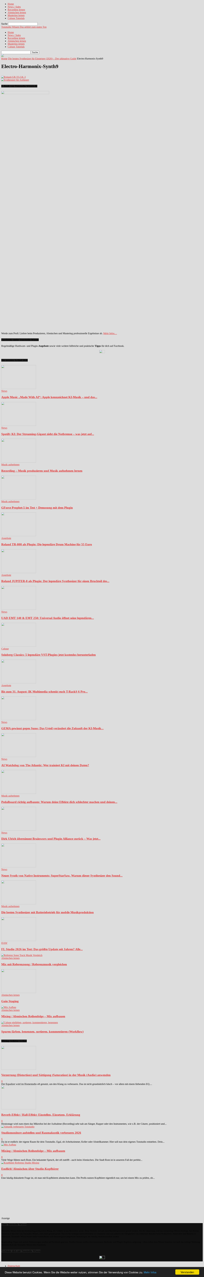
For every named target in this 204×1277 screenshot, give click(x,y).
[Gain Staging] (18, 992)
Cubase (5, 648)
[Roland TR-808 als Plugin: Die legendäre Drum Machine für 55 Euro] (18, 535)
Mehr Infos (150, 1272)
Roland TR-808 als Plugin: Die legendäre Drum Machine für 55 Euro (46, 544)
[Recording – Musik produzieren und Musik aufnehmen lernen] (18, 461)
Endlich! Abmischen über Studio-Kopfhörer (30, 1168)
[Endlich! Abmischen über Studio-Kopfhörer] (20, 1162)
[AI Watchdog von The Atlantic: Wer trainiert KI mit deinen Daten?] (18, 756)
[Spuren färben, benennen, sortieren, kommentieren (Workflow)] (29, 1022)
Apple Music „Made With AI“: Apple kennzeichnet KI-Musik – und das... (49, 397)
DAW (4, 943)
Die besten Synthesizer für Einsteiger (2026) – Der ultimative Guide (42, 58)
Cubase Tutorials (16, 18)
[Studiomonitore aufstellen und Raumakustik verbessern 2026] (17, 1126)
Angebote (6, 538)
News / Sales (14, 6)
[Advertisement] (34, 1199)
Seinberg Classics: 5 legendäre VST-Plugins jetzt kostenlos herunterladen (48, 654)
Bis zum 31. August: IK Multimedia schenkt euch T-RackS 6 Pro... (44, 691)
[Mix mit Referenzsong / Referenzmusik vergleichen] (21, 955)
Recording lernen (16, 9)
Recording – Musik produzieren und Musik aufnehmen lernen (41, 470)
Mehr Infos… (110, 333)
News (4, 391)
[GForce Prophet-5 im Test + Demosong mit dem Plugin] (18, 498)
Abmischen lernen (17, 12)
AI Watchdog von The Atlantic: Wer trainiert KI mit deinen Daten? (45, 765)
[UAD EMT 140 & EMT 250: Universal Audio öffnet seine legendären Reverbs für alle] (18, 609)
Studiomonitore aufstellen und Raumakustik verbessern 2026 (41, 1132)
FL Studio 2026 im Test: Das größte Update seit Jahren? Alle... (42, 949)
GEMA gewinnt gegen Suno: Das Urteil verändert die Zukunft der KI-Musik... (52, 728)
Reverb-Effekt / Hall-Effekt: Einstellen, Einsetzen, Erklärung (40, 1114)
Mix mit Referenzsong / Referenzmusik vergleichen (34, 964)
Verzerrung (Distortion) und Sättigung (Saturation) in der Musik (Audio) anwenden (56, 1075)
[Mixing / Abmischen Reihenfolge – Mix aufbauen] (8, 1007)
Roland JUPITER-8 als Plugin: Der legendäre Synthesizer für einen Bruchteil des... (55, 581)
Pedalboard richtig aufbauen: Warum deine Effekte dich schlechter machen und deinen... (59, 802)
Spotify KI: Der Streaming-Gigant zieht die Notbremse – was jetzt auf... (47, 434)
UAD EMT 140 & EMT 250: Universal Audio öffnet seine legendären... (47, 618)
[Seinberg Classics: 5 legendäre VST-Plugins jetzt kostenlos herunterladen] (18, 645)
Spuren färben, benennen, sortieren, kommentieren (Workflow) (42, 1031)
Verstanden (187, 1272)
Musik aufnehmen (10, 464)
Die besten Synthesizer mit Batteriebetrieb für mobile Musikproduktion (47, 912)
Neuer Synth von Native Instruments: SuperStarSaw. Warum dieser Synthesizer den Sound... (62, 875)
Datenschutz (14, 1266)
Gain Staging (10, 1001)
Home (11, 4)
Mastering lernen (16, 15)
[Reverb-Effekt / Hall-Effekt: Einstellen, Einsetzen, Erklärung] (18, 1108)
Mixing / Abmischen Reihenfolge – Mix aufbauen (33, 1016)
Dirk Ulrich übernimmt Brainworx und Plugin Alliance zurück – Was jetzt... (51, 838)
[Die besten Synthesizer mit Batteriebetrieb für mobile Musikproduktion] (18, 903)
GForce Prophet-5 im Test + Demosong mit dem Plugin (37, 507)
